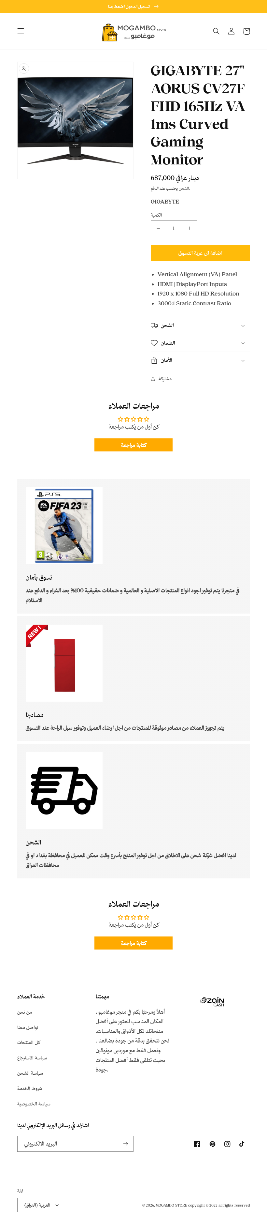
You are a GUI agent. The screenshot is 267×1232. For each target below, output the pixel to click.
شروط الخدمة (29, 1088)
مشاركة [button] (165, 378)
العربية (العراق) (37, 1205)
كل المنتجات (28, 1042)
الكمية (156, 215)
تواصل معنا (27, 1027)
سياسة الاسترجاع (32, 1058)
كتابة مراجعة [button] (133, 445)
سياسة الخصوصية (33, 1104)
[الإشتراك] (125, 1144)
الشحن (184, 188)
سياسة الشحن (30, 1073)
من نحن (24, 1012)
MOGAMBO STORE (171, 1205)
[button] (20, 31)
